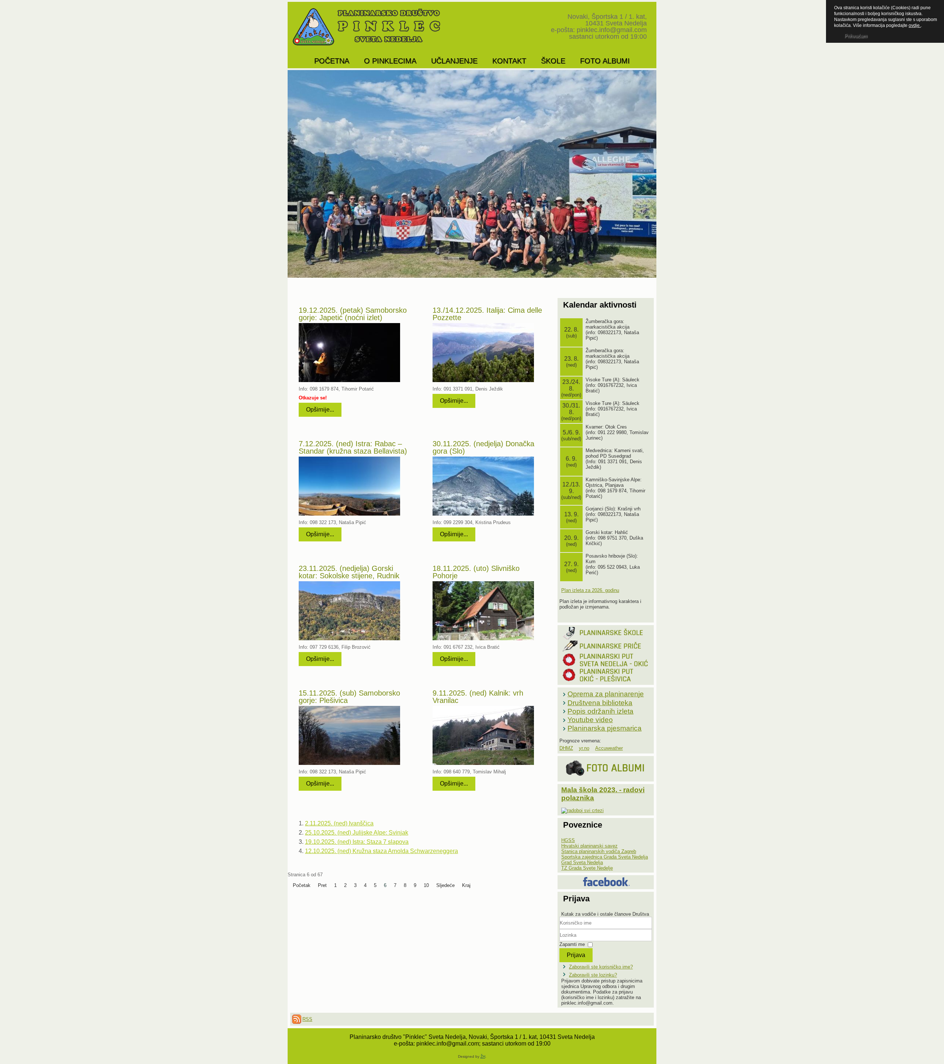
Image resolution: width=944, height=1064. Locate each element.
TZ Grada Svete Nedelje (587, 868)
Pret (322, 885)
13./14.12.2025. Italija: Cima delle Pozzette (487, 314)
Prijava (576, 955)
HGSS (568, 840)
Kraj (466, 885)
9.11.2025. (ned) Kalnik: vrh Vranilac (478, 696)
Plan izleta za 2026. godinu (590, 590)
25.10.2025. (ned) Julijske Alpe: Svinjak (356, 832)
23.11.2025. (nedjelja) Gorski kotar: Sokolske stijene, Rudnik (349, 572)
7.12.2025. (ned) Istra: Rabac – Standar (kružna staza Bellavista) (353, 447)
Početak (301, 885)
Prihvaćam (855, 36)
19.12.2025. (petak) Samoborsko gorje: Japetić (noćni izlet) (353, 314)
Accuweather (609, 748)
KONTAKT (509, 61)
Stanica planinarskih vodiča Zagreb (598, 851)
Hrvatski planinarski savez (589, 846)
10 (426, 885)
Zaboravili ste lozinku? (593, 975)
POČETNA (331, 61)
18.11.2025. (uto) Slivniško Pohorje (476, 572)
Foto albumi (605, 61)
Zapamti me (572, 944)
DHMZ (566, 748)
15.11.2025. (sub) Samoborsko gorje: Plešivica (349, 696)
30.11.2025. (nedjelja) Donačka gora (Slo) (483, 447)
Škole (553, 61)
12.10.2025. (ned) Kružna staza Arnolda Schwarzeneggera (381, 851)
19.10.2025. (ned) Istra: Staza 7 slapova (357, 842)
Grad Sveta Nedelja (582, 862)
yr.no (584, 748)
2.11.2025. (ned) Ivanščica (339, 823)
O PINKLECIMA (390, 61)
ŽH (482, 1056)
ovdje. (915, 25)
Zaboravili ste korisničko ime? (601, 967)
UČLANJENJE (454, 61)
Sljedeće (445, 885)
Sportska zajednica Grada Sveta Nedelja (604, 857)
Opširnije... (320, 409)
